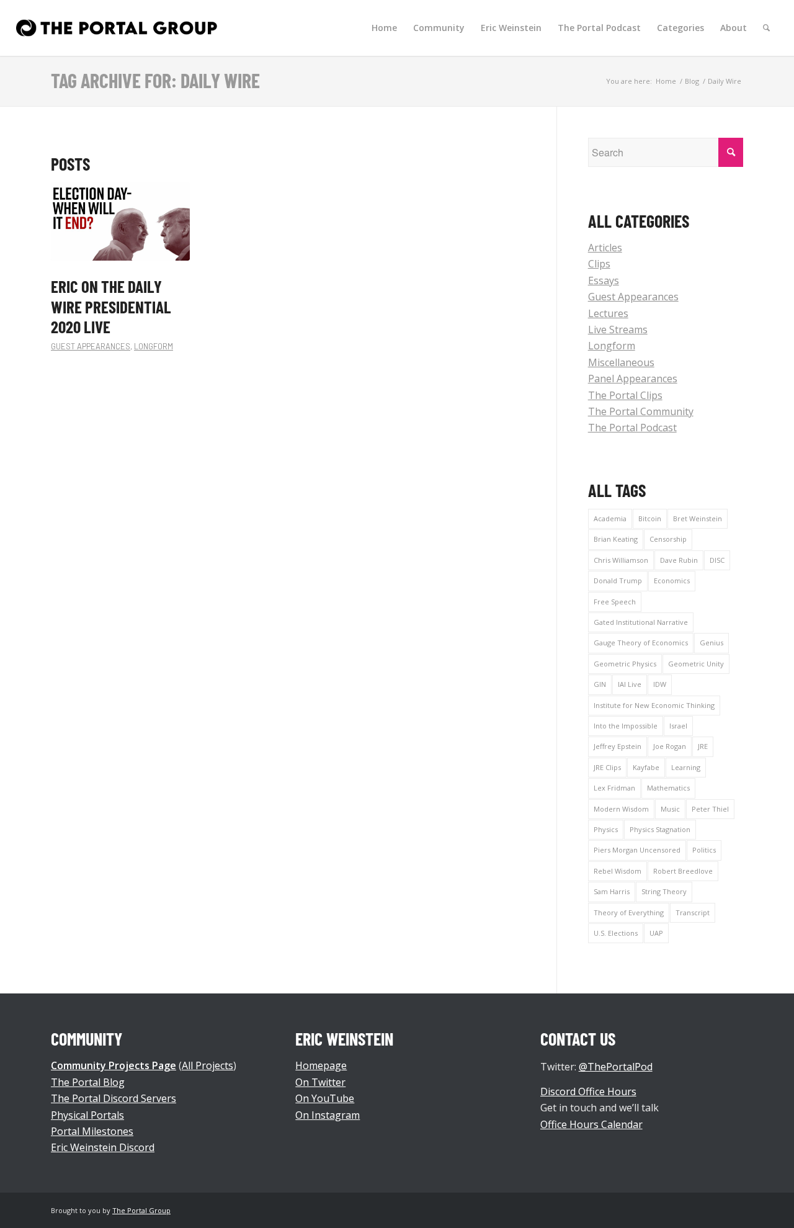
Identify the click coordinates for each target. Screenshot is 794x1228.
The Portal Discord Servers (113, 1098)
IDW (659, 684)
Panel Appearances (632, 378)
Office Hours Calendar (591, 1124)
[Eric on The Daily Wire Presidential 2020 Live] (120, 221)
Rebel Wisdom (617, 871)
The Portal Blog (88, 1082)
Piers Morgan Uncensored (637, 849)
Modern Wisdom (621, 808)
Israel (678, 725)
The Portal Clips (625, 395)
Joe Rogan (669, 746)
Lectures (608, 313)
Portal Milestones (92, 1131)
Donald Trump (618, 580)
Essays (603, 280)
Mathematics (668, 787)
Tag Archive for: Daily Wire (155, 80)
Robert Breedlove (683, 871)
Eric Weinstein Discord (102, 1147)
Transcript (693, 912)
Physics (606, 829)
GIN (600, 684)
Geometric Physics (625, 663)
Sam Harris (612, 891)
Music (670, 808)
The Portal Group (141, 1210)
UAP (656, 933)
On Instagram (327, 1115)
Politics (704, 849)
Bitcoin (649, 518)
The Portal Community (641, 411)
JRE (703, 746)
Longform (153, 346)
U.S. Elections (616, 933)
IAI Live (629, 684)
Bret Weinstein (697, 518)
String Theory (664, 891)
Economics (672, 580)
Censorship (668, 539)
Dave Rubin (679, 560)
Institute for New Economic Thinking (654, 705)
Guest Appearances (90, 346)
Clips (599, 264)
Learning (685, 767)
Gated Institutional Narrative (641, 622)
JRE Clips (607, 767)
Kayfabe (646, 767)
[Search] (766, 28)
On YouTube (324, 1098)
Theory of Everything (629, 912)
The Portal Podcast (632, 427)
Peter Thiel (710, 808)
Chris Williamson (621, 560)
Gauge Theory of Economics (641, 642)
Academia (610, 518)
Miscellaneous (621, 362)
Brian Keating (616, 539)
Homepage (321, 1065)
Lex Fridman (614, 787)
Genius (711, 642)
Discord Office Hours (588, 1091)
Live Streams (618, 329)
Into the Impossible (626, 725)
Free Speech (615, 601)
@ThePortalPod (616, 1066)
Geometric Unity (696, 663)
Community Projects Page (113, 1065)
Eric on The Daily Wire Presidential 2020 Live (111, 306)
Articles (605, 247)
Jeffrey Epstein (617, 746)
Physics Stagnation (660, 829)
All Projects (207, 1065)
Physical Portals (87, 1115)
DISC (717, 560)
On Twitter (320, 1082)
